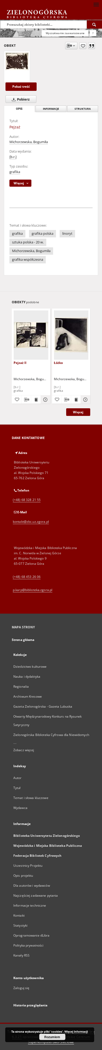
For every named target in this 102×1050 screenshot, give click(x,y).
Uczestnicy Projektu (27, 865)
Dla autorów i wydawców (31, 885)
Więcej (78, 412)
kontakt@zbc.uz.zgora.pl (31, 521)
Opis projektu (23, 875)
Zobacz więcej (23, 750)
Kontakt (19, 915)
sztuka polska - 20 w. (28, 242)
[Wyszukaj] (94, 24)
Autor (17, 778)
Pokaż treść (21, 86)
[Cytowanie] (91, 45)
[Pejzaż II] (31, 335)
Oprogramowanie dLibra (31, 935)
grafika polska (42, 233)
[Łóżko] (71, 335)
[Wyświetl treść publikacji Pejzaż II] (36, 399)
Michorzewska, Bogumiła (28, 142)
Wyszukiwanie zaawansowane (65, 33)
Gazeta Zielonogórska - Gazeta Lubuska (42, 706)
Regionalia (21, 686)
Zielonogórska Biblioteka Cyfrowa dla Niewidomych (51, 735)
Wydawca (20, 808)
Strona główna (23, 640)
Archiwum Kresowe (27, 696)
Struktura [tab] (83, 109)
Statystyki (20, 925)
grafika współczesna (27, 259)
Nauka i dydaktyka (26, 676)
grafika (14, 172)
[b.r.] (12, 157)
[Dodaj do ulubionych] (82, 45)
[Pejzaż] (17, 61)
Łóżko (58, 363)
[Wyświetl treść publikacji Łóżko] (76, 399)
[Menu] (96, 4)
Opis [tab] (19, 109)
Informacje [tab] (51, 109)
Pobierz (23, 99)
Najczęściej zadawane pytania (35, 895)
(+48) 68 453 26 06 (27, 576)
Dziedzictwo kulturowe (30, 666)
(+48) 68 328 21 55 (27, 500)
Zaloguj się (21, 988)
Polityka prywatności (28, 945)
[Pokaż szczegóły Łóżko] (84, 399)
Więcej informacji (76, 1031)
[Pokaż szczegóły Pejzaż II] (44, 399)
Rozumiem (52, 1037)
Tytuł (17, 788)
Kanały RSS (21, 955)
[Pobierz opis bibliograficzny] (26, 399)
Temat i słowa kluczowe (30, 798)
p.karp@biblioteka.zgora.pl (32, 590)
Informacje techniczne (29, 905)
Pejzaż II (20, 363)
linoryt (67, 233)
